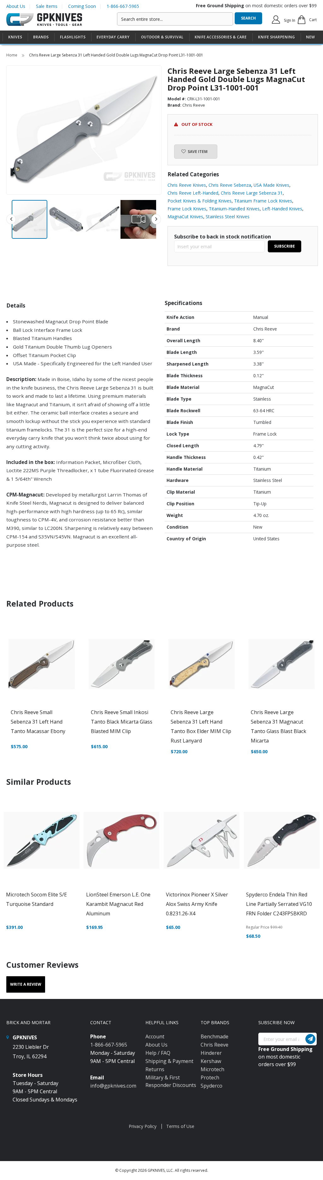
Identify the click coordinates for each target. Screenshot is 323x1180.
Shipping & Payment (169, 1061)
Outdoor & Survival (162, 37)
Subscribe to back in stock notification (222, 236)
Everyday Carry (113, 37)
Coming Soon (82, 6)
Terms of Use (180, 1126)
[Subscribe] (310, 1039)
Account (154, 1036)
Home (12, 55)
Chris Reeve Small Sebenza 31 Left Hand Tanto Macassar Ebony (38, 722)
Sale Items (46, 6)
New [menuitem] (310, 37)
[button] (66, 219)
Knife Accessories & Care (221, 37)
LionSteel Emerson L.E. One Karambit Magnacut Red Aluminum (118, 904)
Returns (154, 1069)
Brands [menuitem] (41, 37)
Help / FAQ (157, 1052)
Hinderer (211, 1052)
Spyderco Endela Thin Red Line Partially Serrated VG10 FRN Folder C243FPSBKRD (279, 904)
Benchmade (214, 1036)
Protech (210, 1077)
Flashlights (72, 37)
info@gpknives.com (113, 1085)
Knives (15, 37)
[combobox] (175, 19)
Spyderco (211, 1085)
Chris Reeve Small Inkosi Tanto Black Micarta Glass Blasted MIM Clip (121, 722)
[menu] (161, 37)
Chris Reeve (214, 1044)
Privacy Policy (142, 1126)
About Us (15, 6)
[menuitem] (15, 37)
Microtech (212, 1069)
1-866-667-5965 (123, 6)
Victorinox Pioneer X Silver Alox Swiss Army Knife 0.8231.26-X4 (197, 904)
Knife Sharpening (276, 37)
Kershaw (211, 1061)
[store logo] (44, 19)
